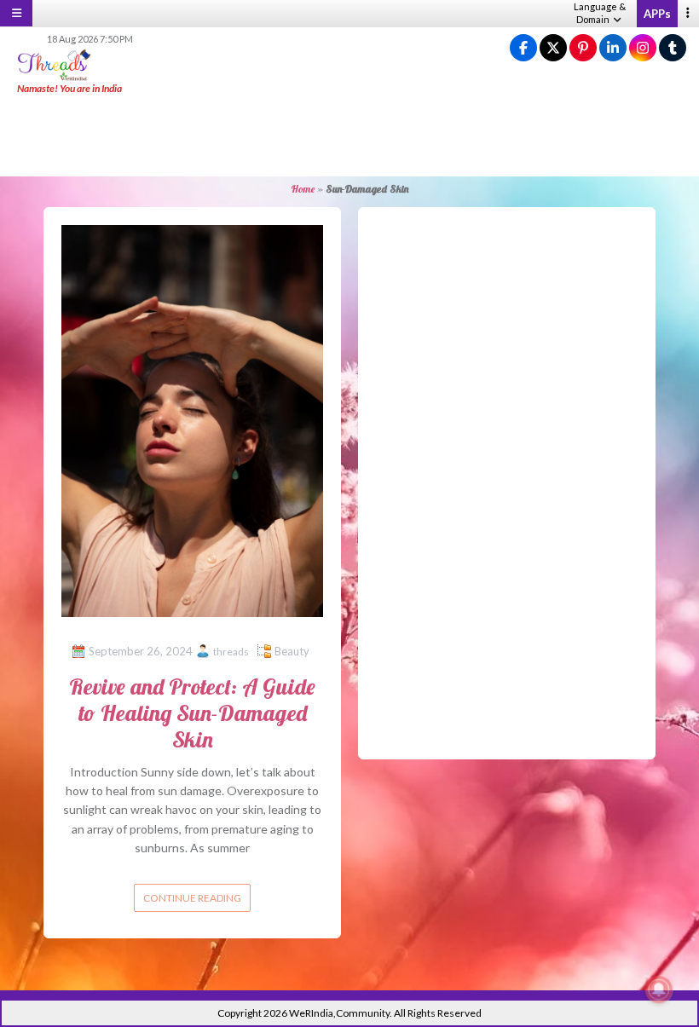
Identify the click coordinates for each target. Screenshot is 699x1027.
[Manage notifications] (659, 989)
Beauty (291, 651)
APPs (657, 13)
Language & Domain (600, 13)
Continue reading (192, 897)
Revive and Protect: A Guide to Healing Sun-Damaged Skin (192, 712)
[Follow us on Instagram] (642, 48)
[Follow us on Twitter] (553, 48)
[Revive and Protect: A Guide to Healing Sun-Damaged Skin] (192, 420)
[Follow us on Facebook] (523, 48)
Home (303, 188)
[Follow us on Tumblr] (672, 48)
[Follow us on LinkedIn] (613, 48)
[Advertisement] (349, 136)
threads (231, 651)
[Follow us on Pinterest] (583, 48)
